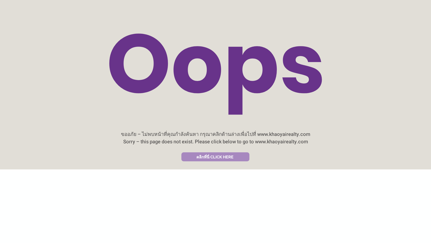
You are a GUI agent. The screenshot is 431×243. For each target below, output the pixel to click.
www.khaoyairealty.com (283, 134)
